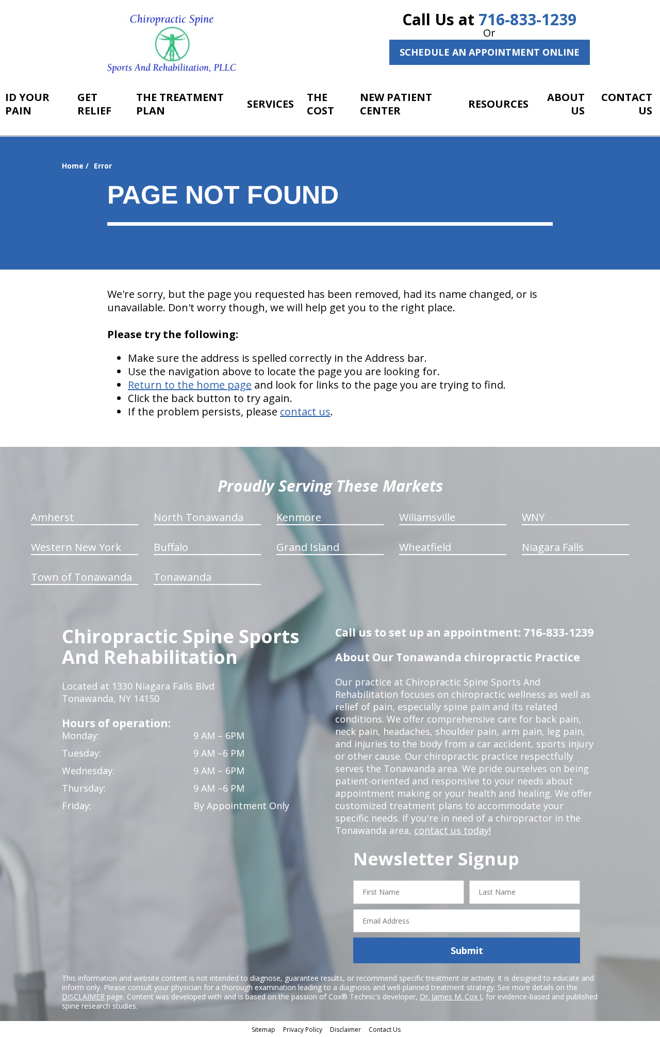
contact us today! (452, 830)
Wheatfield (425, 547)
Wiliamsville (427, 517)
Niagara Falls (553, 547)
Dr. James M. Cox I (451, 996)
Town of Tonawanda (81, 577)
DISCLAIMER (83, 996)
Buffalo (171, 547)
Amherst (52, 517)
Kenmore (298, 517)
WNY (533, 517)
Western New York (76, 547)
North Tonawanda (198, 517)
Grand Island (307, 547)
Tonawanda (182, 577)
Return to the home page (190, 385)
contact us (305, 412)
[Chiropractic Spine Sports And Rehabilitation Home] (171, 43)
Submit (467, 950)
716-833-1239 (527, 19)
